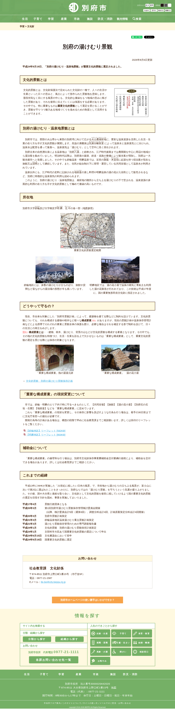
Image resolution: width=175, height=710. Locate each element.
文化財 (30, 26)
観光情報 (122, 18)
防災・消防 (105, 18)
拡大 (147, 5)
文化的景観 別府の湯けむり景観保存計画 (49, 381)
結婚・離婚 (144, 643)
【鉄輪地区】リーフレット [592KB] (45, 430)
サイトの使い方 (90, 703)
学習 (51, 18)
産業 (64, 18)
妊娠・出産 (102, 633)
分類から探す (37, 639)
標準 (152, 5)
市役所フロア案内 (52, 703)
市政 (77, 18)
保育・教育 (144, 633)
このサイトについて (71, 703)
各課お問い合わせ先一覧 (54, 659)
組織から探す (69, 639)
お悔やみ (102, 661)
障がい (123, 652)
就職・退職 (102, 643)
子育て (38, 18)
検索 (137, 18)
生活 (25, 18)
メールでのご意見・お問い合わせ (115, 703)
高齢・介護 (102, 652)
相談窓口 (144, 652)
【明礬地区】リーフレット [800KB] (45, 434)
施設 (90, 18)
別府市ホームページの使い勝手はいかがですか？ (87, 600)
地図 (113, 687)
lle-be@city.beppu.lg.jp (53, 582)
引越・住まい (123, 643)
